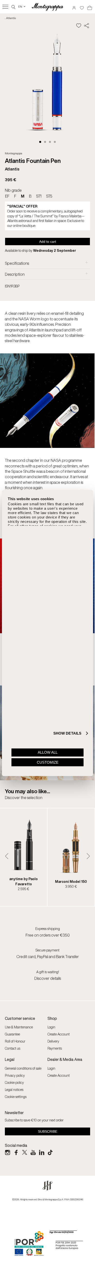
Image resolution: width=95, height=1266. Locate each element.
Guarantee (12, 1034)
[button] (40, 142)
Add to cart (47, 241)
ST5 (49, 196)
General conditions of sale (23, 1068)
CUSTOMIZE (47, 762)
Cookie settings (16, 1096)
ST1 (38, 196)
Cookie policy (14, 1082)
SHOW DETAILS (67, 733)
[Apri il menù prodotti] (5, 7)
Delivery (53, 1041)
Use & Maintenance (19, 1027)
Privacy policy (15, 1075)
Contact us (12, 1048)
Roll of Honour (15, 1041)
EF (7, 196)
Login (51, 1027)
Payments (55, 1048)
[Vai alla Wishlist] (82, 6)
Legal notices (14, 1089)
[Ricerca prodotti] (13, 6)
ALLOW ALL (47, 752)
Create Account (59, 1034)
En (22, 6)
